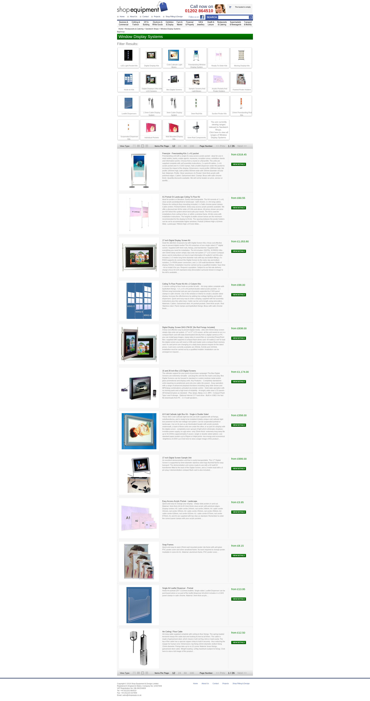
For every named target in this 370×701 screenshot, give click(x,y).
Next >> (242, 146)
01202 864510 (199, 11)
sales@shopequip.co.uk (131, 695)
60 (185, 146)
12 (173, 146)
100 (192, 146)
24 (179, 146)
